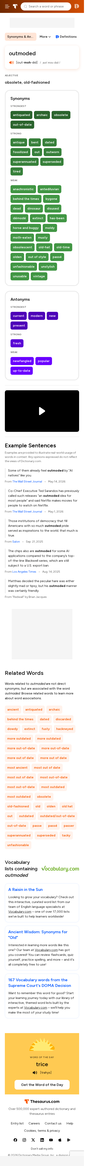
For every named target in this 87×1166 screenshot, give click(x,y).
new (52, 316)
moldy (50, 228)
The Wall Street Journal (27, 481)
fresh (17, 343)
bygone (51, 199)
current (18, 316)
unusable (20, 276)
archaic (42, 115)
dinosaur (33, 208)
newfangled (22, 361)
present (19, 325)
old (37, 806)
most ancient (17, 767)
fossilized (20, 152)
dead (17, 208)
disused (53, 208)
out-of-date (22, 124)
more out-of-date (21, 748)
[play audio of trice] (34, 1072)
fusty (46, 729)
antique (19, 142)
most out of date (47, 767)
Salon (16, 541)
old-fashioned (18, 806)
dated (49, 142)
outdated (26, 816)
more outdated (19, 738)
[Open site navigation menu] (7, 6)
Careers (34, 1123)
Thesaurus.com (15, 6)
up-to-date (21, 371)
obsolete (61, 115)
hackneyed (64, 729)
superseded (52, 162)
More (44, 37)
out (37, 152)
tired (16, 171)
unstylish (48, 266)
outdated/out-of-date (57, 816)
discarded (63, 719)
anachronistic (23, 189)
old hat (67, 806)
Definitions (68, 37)
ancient (13, 709)
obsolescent (22, 247)
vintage (39, 276)
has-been (57, 218)
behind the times (26, 199)
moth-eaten (22, 237)
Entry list (17, 1123)
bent (34, 142)
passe (37, 826)
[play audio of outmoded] (11, 62)
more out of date (20, 758)
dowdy (12, 729)
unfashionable (24, 266)
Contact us (53, 1123)
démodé (19, 218)
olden (17, 257)
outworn (52, 152)
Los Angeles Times (24, 571)
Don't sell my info (42, 1148)
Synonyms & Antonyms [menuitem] (21, 37)
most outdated (53, 787)
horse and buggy (26, 228)
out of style (37, 257)
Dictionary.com (76, 6)
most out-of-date (54, 777)
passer (69, 826)
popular (44, 361)
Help (69, 1123)
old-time (63, 247)
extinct (37, 218)
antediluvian (49, 189)
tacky (66, 835)
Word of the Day (42, 1057)
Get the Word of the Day (42, 1084)
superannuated (24, 162)
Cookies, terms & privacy (42, 1131)
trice (42, 1064)
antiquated (21, 115)
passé (57, 257)
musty (43, 237)
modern (37, 316)
